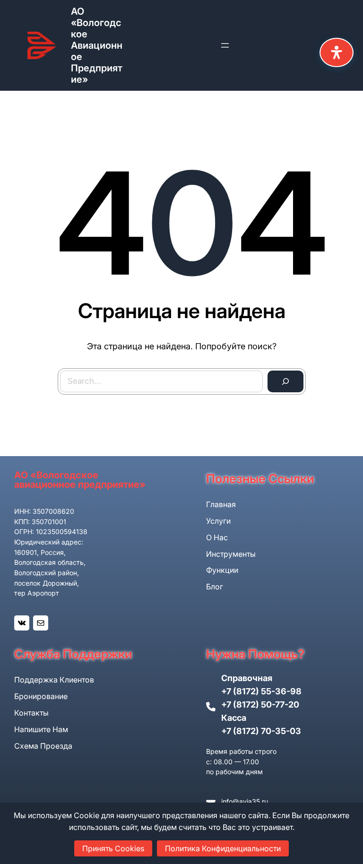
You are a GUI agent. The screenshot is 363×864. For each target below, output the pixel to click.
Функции (222, 570)
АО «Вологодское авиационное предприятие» (96, 45)
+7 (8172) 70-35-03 (261, 731)
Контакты (31, 712)
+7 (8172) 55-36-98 (261, 691)
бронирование (41, 696)
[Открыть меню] (225, 45)
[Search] (285, 381)
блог (214, 586)
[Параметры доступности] (337, 52)
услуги (218, 521)
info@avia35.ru (244, 801)
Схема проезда (43, 746)
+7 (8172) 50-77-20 (260, 704)
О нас (217, 537)
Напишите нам (41, 729)
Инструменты (231, 554)
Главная (221, 504)
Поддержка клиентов (54, 679)
